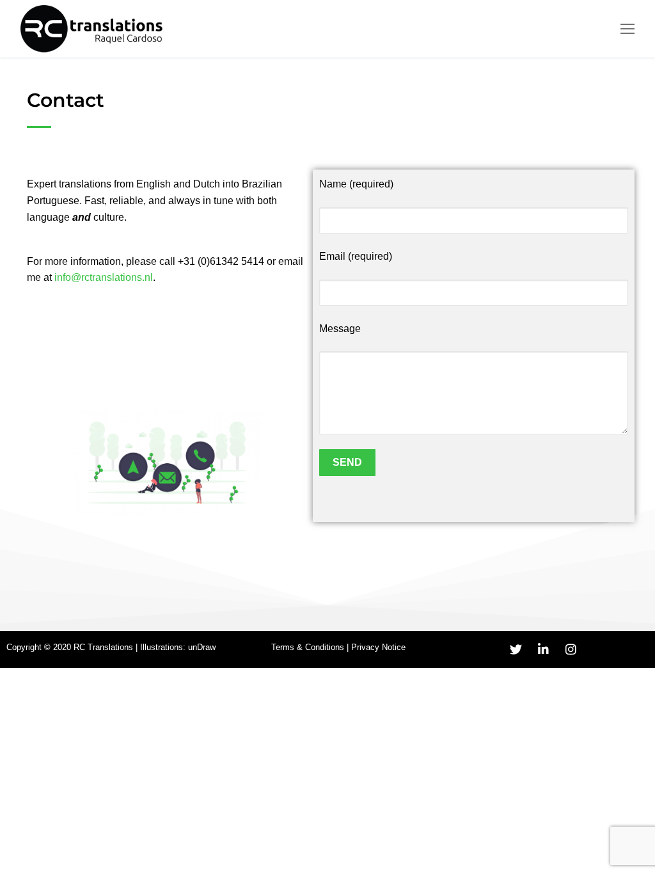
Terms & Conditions (307, 647)
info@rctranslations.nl (103, 277)
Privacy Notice (378, 647)
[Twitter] (516, 649)
